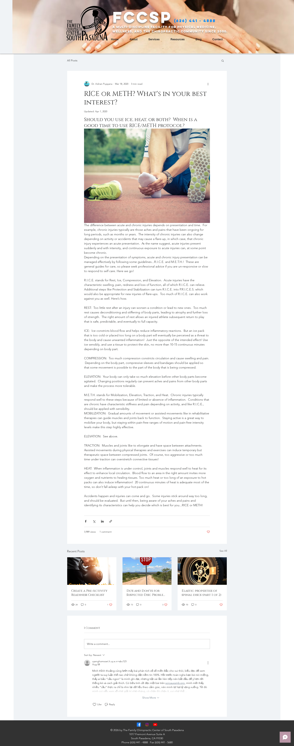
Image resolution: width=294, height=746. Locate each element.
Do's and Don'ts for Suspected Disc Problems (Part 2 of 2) (147, 593)
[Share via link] (110, 521)
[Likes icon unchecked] (94, 704)
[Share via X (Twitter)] (94, 521)
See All (223, 550)
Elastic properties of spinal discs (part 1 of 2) (201, 593)
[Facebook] (139, 725)
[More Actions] (208, 663)
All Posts (72, 60)
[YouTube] (155, 725)
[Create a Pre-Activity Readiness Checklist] (91, 571)
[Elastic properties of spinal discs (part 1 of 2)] (202, 571)
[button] (222, 60)
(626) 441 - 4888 (195, 20)
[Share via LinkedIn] (102, 521)
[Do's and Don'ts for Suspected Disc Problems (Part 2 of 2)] (147, 571)
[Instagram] (147, 725)
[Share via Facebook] (85, 521)
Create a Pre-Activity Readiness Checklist (89, 593)
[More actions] (208, 84)
